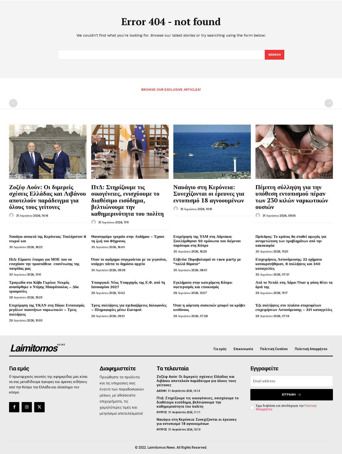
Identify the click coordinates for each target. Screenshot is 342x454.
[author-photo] (12, 215)
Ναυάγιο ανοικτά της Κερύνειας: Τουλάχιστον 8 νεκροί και (47, 238)
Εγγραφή (289, 394)
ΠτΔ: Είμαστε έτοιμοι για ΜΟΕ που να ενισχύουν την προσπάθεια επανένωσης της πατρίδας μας (44, 263)
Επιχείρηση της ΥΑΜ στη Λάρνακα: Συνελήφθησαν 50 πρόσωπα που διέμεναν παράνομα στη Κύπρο (207, 241)
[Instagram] (27, 407)
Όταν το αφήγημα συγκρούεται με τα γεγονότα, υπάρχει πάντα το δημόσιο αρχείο (129, 261)
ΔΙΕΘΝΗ (162, 391)
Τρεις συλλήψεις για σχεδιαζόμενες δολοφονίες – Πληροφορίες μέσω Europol (129, 307)
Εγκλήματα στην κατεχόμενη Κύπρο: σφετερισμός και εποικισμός (202, 284)
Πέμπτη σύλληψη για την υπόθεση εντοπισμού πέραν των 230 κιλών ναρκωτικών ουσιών (291, 197)
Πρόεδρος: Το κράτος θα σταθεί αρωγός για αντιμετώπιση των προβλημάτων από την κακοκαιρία (290, 241)
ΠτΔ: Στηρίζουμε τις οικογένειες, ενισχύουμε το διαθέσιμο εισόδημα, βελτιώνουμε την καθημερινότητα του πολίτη (127, 200)
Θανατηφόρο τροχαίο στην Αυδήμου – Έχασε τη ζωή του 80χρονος (127, 238)
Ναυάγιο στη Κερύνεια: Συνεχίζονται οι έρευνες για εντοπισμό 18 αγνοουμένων (208, 193)
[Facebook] (14, 407)
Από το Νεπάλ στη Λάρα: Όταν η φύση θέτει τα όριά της (293, 284)
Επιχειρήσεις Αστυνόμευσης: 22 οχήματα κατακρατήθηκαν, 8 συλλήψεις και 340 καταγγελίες (288, 263)
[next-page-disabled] (329, 103)
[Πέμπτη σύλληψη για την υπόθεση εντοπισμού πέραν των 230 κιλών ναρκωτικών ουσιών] (294, 152)
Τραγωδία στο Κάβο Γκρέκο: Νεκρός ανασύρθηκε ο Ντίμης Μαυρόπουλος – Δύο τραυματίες (44, 287)
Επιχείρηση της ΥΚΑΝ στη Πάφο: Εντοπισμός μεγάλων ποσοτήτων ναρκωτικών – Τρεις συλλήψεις (46, 309)
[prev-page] (13, 103)
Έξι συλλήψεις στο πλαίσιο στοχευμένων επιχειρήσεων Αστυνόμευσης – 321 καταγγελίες (293, 307)
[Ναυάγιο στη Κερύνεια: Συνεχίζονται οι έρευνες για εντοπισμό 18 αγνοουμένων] (212, 152)
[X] (39, 407)
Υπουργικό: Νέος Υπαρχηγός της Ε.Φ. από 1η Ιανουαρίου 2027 (128, 284)
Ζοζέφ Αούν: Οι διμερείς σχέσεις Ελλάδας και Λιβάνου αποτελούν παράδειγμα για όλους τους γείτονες (47, 197)
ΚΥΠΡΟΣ (162, 412)
